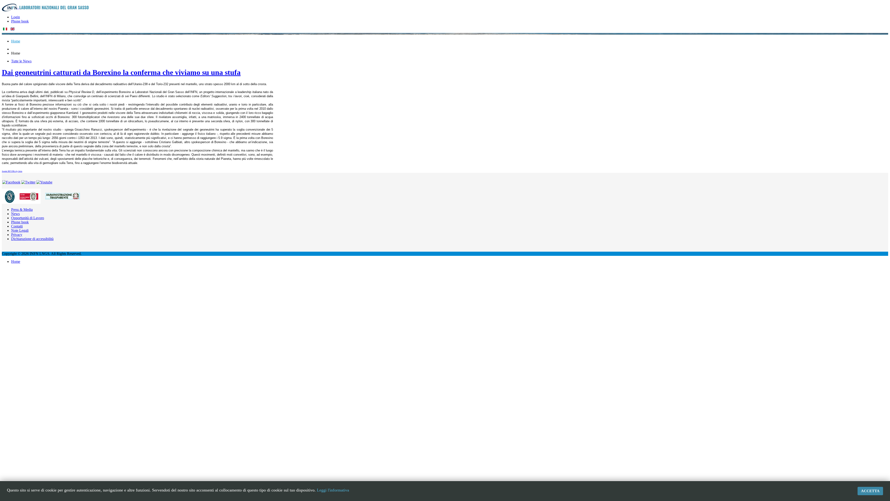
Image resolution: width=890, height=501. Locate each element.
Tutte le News (21, 61)
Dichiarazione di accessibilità (32, 239)
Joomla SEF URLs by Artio (12, 171)
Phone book (20, 21)
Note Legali (20, 230)
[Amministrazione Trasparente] (62, 196)
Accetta (870, 491)
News (15, 214)
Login (15, 17)
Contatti (17, 226)
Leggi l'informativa (333, 490)
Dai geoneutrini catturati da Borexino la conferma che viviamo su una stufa (121, 72)
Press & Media (22, 210)
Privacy (16, 235)
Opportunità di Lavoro (27, 218)
